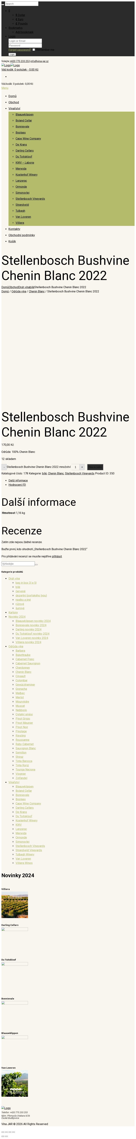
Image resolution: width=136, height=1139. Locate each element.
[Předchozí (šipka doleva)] (2, 1136)
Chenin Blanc (37, 291)
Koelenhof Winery (27, 174)
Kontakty (14, 229)
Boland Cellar (24, 120)
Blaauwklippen (24, 114)
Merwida (21, 168)
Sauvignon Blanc (26, 748)
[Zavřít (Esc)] (2, 1132)
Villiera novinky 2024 (28, 642)
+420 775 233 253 (20, 61)
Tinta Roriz (22, 765)
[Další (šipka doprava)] (6, 1136)
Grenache (21, 689)
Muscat (20, 706)
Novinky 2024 (17, 616)
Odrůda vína (19, 291)
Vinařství (14, 108)
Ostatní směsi (24, 714)
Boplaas (21, 132)
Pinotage (21, 731)
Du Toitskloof (24, 156)
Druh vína (24, 287)
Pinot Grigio (23, 718)
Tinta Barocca (24, 761)
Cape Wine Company (28, 138)
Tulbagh (20, 210)
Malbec (20, 693)
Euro (19, 19)
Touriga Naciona (25, 769)
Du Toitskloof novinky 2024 (32, 633)
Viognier (21, 773)
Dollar (20, 15)
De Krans (21, 144)
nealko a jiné (23, 599)
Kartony (13, 612)
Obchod (13, 102)
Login (11, 36)
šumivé (20, 608)
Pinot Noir (22, 727)
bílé (32, 287)
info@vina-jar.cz (39, 61)
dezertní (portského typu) (31, 595)
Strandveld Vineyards (29, 850)
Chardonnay (23, 667)
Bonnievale (22, 126)
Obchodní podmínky (21, 235)
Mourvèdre (22, 701)
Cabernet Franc (25, 659)
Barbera (20, 650)
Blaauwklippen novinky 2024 (33, 621)
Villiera (20, 222)
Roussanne (22, 740)
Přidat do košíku (95, 467)
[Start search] (2, 4)
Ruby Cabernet (25, 744)
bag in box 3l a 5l (26, 582)
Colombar (21, 680)
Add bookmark (24, 32)
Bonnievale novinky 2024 (31, 625)
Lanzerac (21, 180)
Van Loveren (23, 216)
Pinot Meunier (24, 723)
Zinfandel (21, 778)
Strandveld (22, 204)
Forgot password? (19, 49)
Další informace (18, 480)
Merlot (20, 697)
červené (21, 591)
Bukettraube (23, 655)
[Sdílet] (6, 1132)
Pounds (22, 23)
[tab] (71, 480)
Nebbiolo (21, 710)
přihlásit (57, 556)
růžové (20, 604)
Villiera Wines (24, 863)
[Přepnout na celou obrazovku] (9, 1132)
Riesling (21, 735)
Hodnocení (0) (17, 484)
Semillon (21, 752)
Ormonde (21, 186)
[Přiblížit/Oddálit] (13, 1132)
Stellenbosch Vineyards (30, 198)
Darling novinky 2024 (28, 629)
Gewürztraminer (25, 684)
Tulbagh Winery (25, 854)
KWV (19, 824)
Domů (12, 96)
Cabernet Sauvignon (28, 663)
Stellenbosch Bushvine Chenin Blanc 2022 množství (39, 467)
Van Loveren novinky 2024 (32, 638)
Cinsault (21, 676)
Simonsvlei (22, 192)
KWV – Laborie (25, 162)
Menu (4, 88)
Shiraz (19, 757)
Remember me (45, 49)
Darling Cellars (25, 150)
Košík (12, 241)
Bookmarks (15, 28)
